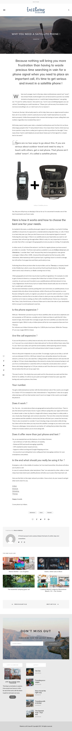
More (12, 697)
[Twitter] (3, 365)
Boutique (36, 1)
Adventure (32, 512)
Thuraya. (15, 494)
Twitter (18, 542)
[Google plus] (3, 375)
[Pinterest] (3, 370)
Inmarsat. (15, 488)
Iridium (14, 486)
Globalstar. (15, 491)
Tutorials (49, 512)
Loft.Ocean (28, 726)
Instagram (24, 542)
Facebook (21, 542)
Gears (41, 512)
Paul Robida (18, 530)
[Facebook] (3, 361)
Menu (4, 10)
